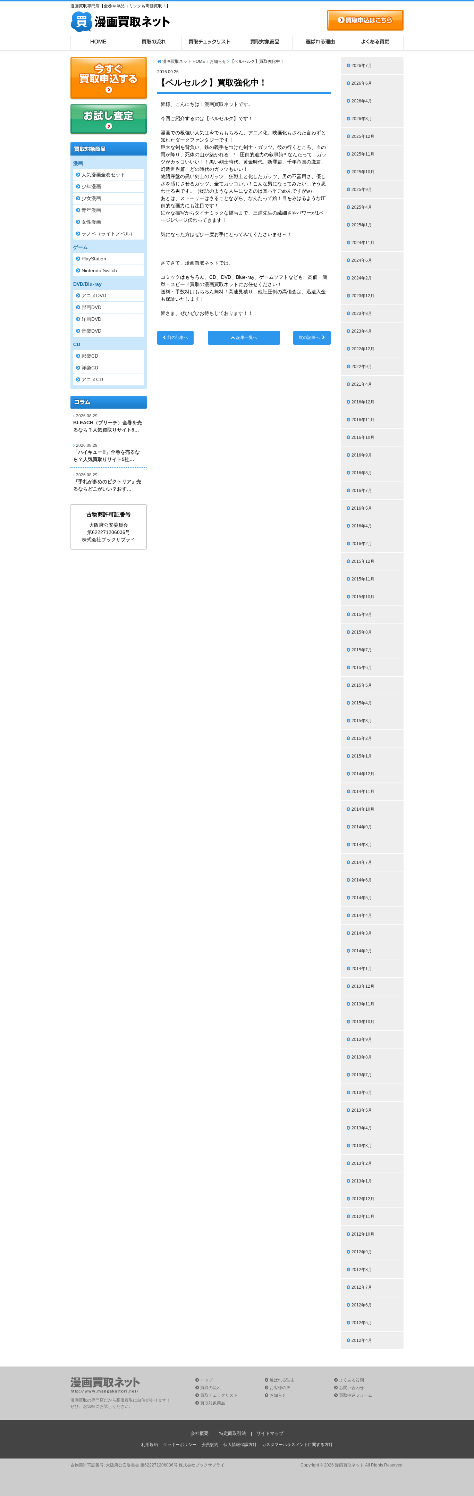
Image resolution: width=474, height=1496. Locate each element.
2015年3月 (362, 720)
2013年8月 (362, 1057)
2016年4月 (362, 526)
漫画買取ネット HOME (183, 61)
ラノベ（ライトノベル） (108, 233)
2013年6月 (362, 1092)
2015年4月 (362, 703)
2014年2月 (362, 950)
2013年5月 (362, 1110)
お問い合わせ (351, 1387)
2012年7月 (362, 1287)
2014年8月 (362, 844)
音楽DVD (91, 331)
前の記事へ (177, 337)
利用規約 (149, 1444)
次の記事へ (309, 337)
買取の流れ (153, 43)
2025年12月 (363, 136)
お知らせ (218, 61)
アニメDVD (94, 295)
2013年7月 (362, 1074)
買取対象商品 (265, 43)
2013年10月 (363, 1021)
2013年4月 (362, 1128)
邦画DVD (91, 307)
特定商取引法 (232, 1433)
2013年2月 (362, 1163)
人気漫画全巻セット (103, 174)
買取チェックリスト (209, 43)
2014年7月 (362, 862)
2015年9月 (362, 614)
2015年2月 (362, 738)
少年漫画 (91, 186)
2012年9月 (362, 1252)
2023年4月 (362, 331)
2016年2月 (362, 543)
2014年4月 (362, 915)
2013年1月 (362, 1181)
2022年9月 (362, 366)
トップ (206, 1380)
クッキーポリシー (179, 1444)
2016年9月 (362, 455)
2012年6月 (362, 1305)
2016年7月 (362, 490)
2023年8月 (362, 313)
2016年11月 (363, 419)
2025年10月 (363, 171)
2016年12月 (363, 402)
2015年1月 (362, 756)
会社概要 (200, 1433)
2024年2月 (362, 278)
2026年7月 (362, 65)
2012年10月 (363, 1234)
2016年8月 (362, 472)
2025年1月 (362, 225)
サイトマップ (269, 1433)
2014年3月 (362, 933)
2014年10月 (363, 809)
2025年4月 (362, 207)
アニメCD (92, 379)
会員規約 (210, 1444)
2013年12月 (363, 986)
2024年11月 (363, 242)
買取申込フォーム (355, 1395)
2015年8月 (362, 632)
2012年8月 (362, 1269)
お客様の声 (280, 1387)
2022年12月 (363, 348)
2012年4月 (362, 1340)
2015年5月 (362, 685)
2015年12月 (363, 561)
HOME (98, 43)
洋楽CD (90, 367)
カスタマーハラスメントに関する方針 (297, 1444)
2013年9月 (362, 1039)
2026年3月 (362, 118)
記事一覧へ (246, 337)
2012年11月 (363, 1216)
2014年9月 (362, 827)
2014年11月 (363, 791)
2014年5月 (362, 897)
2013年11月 (363, 1004)
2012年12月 (363, 1198)
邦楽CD (90, 356)
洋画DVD (91, 319)
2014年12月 (363, 773)
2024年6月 (362, 260)
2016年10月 (363, 437)
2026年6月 (362, 83)
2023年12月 (363, 295)
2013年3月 (362, 1145)
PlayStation (94, 258)
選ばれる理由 (320, 43)
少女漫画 (91, 198)
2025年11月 (363, 154)
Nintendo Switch (99, 270)
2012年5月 (362, 1322)
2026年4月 (362, 101)
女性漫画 (91, 222)
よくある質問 (376, 43)
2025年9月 (362, 189)
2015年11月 (363, 579)
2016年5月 (362, 508)
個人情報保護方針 (240, 1444)
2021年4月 (362, 384)
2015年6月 (362, 667)
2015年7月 (362, 649)
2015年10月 (363, 596)
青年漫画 (91, 210)
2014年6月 (362, 880)
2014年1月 (362, 968)
